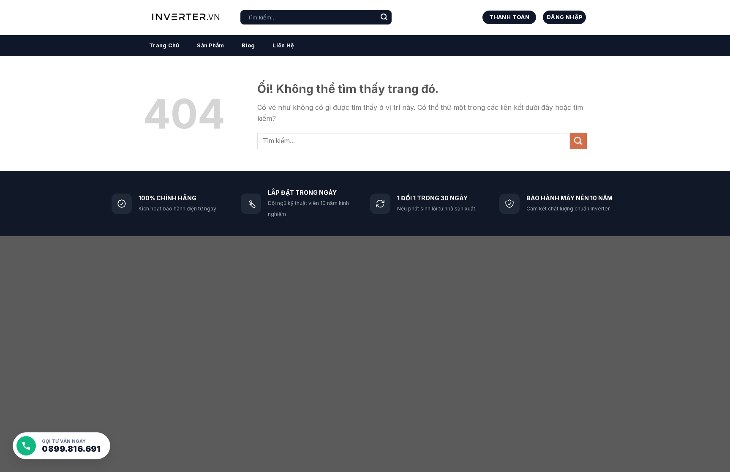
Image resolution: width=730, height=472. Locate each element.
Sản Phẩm (210, 45)
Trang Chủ (164, 45)
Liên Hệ (283, 45)
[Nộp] (384, 17)
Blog (248, 45)
